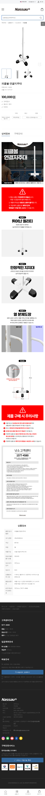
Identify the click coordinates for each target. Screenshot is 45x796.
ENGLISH (24, 2)
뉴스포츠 (18, 23)
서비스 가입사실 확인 (23, 760)
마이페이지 (31, 2)
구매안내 (18, 133)
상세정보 (6, 133)
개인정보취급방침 (34, 606)
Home (4, 23)
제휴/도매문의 (6, 609)
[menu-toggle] (3, 9)
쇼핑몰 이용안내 (21, 606)
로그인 (41, 2)
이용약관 (12, 606)
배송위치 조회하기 (23, 672)
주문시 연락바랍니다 (6, 118)
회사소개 (4, 606)
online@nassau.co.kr (22, 730)
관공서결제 (15, 609)
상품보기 (10, 23)
